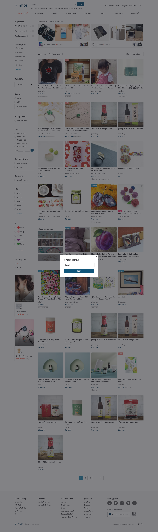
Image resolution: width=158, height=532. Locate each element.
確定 (79, 271)
